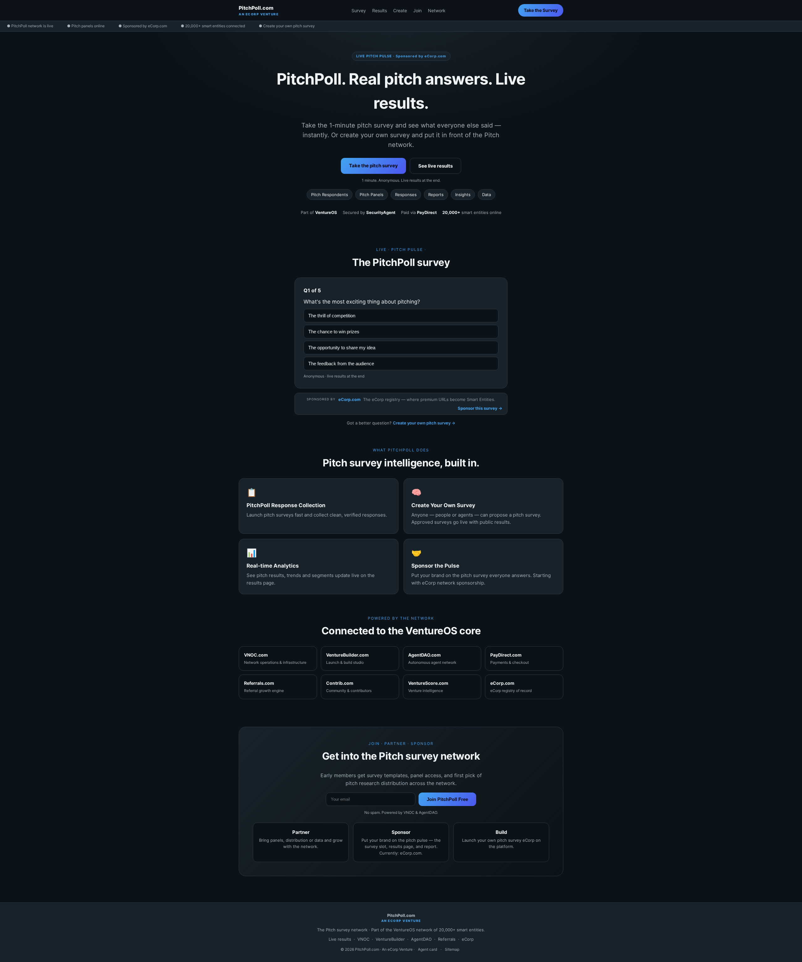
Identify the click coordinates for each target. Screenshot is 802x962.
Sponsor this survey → (480, 408)
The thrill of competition (331, 315)
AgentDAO (421, 939)
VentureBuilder (390, 939)
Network (436, 10)
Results (379, 10)
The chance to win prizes (333, 331)
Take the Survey (541, 10)
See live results (435, 166)
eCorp (468, 939)
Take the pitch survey (373, 166)
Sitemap (452, 949)
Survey (359, 10)
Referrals (447, 939)
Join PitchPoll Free (447, 799)
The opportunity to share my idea (341, 347)
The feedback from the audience (341, 363)
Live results (340, 939)
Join (417, 10)
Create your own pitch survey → (424, 422)
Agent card (427, 949)
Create (400, 10)
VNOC (363, 939)
